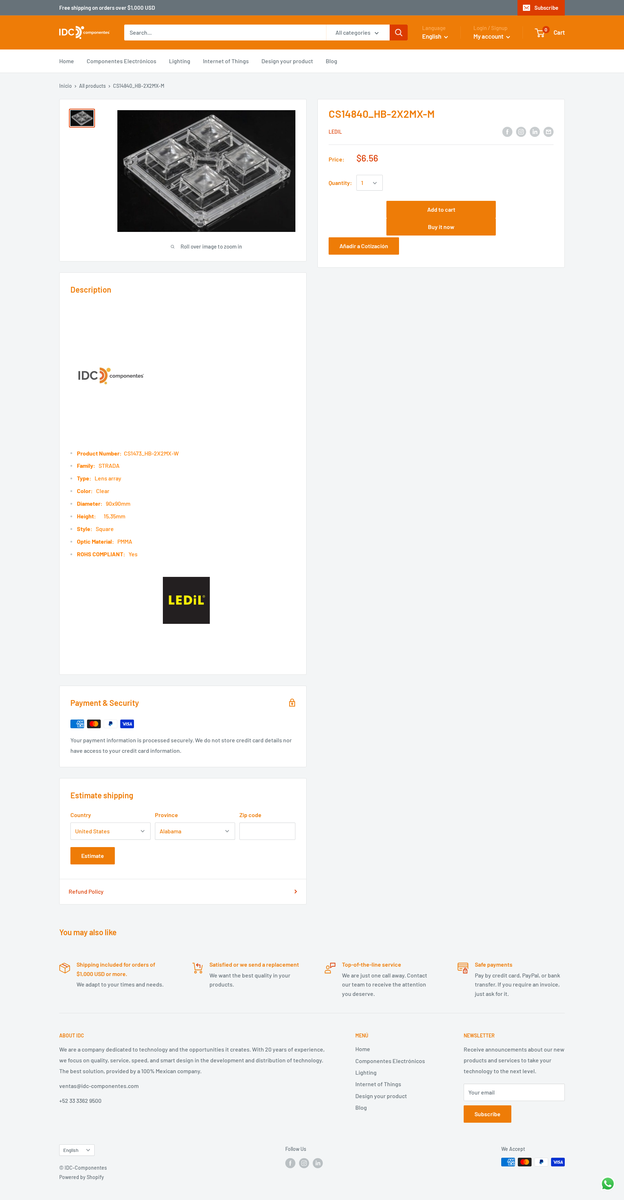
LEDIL (335, 132)
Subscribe (546, 7)
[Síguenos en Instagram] (521, 131)
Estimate (92, 855)
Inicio (65, 86)
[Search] (399, 32)
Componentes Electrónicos (121, 60)
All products (92, 86)
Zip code (250, 814)
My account (488, 36)
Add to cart (441, 209)
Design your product (287, 60)
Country (80, 814)
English (70, 1150)
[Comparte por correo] (548, 131)
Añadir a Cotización (363, 246)
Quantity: (340, 183)
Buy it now (441, 227)
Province (166, 814)
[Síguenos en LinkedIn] (535, 131)
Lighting (179, 60)
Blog (331, 60)
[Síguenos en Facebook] (507, 131)
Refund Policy (86, 891)
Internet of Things (226, 60)
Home (66, 60)
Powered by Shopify (81, 1177)
